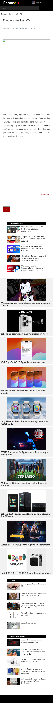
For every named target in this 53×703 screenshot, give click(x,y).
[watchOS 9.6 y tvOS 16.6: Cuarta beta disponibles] (26, 570)
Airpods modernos (28, 623)
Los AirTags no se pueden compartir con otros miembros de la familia (33, 652)
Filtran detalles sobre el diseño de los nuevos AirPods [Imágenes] (33, 681)
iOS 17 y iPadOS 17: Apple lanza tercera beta (23, 362)
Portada (4, 14)
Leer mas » (45, 194)
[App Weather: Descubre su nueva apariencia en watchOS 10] (26, 418)
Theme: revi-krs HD (16, 20)
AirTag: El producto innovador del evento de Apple (33, 660)
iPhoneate (11, 2)
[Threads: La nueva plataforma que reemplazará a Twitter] (26, 300)
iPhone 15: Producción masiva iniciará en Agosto (25, 334)
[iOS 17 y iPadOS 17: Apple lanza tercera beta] (26, 359)
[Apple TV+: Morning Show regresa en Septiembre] (26, 541)
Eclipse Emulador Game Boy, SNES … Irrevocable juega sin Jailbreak (33, 239)
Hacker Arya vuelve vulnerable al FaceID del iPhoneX (33, 595)
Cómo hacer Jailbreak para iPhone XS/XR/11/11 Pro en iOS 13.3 (32, 248)
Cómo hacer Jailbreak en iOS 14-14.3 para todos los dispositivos (32, 229)
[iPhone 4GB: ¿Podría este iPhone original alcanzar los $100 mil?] (26, 511)
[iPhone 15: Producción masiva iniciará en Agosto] (26, 331)
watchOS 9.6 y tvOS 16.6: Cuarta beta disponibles (26, 573)
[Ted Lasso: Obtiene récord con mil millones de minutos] (26, 480)
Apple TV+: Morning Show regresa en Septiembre (25, 544)
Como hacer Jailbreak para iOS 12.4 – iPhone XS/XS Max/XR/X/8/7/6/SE (33, 258)
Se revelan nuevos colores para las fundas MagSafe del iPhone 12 (33, 671)
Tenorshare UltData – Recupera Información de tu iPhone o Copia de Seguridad (32, 268)
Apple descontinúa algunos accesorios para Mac (32, 641)
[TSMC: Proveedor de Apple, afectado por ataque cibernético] (26, 449)
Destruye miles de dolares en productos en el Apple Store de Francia (32, 605)
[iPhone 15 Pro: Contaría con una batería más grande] (26, 387)
